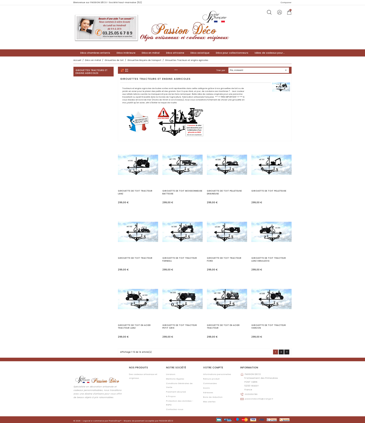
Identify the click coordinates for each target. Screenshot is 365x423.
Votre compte (213, 367)
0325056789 (251, 394)
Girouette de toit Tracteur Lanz (135, 192)
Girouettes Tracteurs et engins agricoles (92, 72)
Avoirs (206, 388)
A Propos (171, 396)
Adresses (208, 392)
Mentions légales (175, 379)
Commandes (210, 383)
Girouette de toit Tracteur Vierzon (268, 326)
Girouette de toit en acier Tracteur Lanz (134, 326)
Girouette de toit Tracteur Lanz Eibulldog (268, 259)
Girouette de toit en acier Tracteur (223, 326)
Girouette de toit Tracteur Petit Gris (179, 326)
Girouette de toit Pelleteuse (268, 190)
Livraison (170, 374)
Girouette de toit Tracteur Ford (224, 259)
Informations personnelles (217, 374)
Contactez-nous (174, 409)
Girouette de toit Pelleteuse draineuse (224, 192)
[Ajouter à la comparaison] (138, 173)
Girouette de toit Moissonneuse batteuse (182, 192)
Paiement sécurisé (176, 391)
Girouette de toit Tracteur (135, 258)
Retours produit (211, 379)
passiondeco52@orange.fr (259, 398)
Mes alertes (209, 401)
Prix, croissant (259, 70)
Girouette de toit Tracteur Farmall (179, 259)
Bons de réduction (213, 397)
